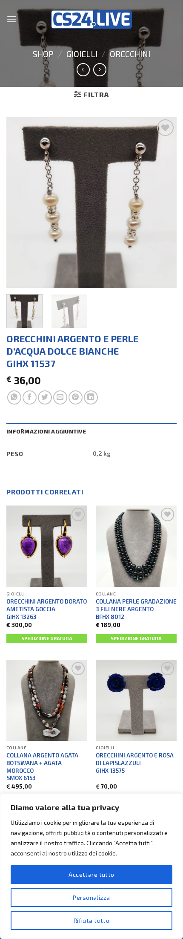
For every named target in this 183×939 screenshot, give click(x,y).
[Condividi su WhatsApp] (14, 397)
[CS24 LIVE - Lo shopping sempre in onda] (91, 19)
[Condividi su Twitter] (45, 397)
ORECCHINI (130, 54)
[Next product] (83, 69)
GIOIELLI (81, 54)
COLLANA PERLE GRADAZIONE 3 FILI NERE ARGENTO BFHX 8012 (136, 609)
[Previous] (20, 202)
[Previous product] (99, 69)
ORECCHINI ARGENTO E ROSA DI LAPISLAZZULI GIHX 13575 (135, 762)
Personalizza (91, 897)
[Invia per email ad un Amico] (60, 397)
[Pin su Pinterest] (76, 397)
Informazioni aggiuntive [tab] (46, 431)
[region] (91, 866)
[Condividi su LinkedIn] (91, 397)
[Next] (162, 202)
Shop (43, 54)
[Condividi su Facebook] (30, 397)
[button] (11, 19)
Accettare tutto (91, 874)
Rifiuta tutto (91, 920)
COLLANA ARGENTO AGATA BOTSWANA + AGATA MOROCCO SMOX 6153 (42, 766)
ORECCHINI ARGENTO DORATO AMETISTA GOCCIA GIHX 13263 (46, 609)
